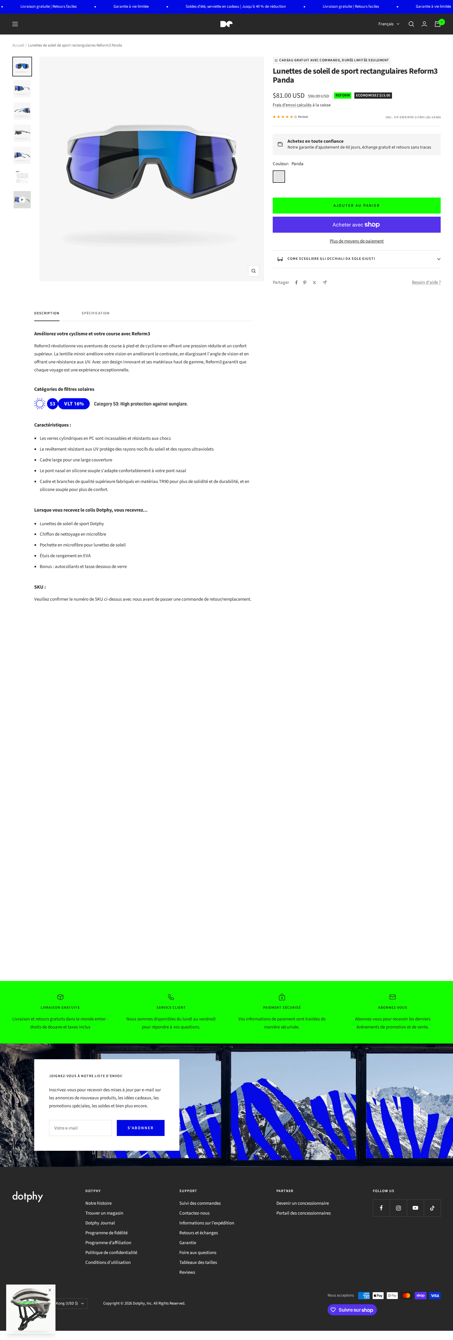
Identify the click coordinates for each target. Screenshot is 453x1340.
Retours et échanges (198, 1233)
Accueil (18, 45)
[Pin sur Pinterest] (304, 282)
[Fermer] (50, 1290)
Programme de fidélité (106, 1233)
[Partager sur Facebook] (296, 282)
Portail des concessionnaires (303, 1213)
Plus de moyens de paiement (357, 241)
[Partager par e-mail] (325, 282)
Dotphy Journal (100, 1223)
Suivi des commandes (200, 1203)
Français (386, 24)
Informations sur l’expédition (206, 1223)
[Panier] (438, 24)
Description (46, 313)
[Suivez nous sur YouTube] (415, 1207)
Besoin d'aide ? (426, 282)
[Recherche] (411, 24)
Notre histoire (98, 1203)
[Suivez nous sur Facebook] (381, 1207)
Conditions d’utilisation (108, 1262)
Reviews (187, 1272)
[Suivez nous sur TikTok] (432, 1207)
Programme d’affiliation (108, 1243)
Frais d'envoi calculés (292, 105)
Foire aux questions (197, 1252)
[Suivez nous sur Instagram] (398, 1207)
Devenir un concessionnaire (302, 1203)
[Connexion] (424, 24)
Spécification (96, 313)
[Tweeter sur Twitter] (314, 282)
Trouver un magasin (104, 1213)
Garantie (187, 1243)
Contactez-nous (194, 1213)
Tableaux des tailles (198, 1262)
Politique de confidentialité (111, 1252)
